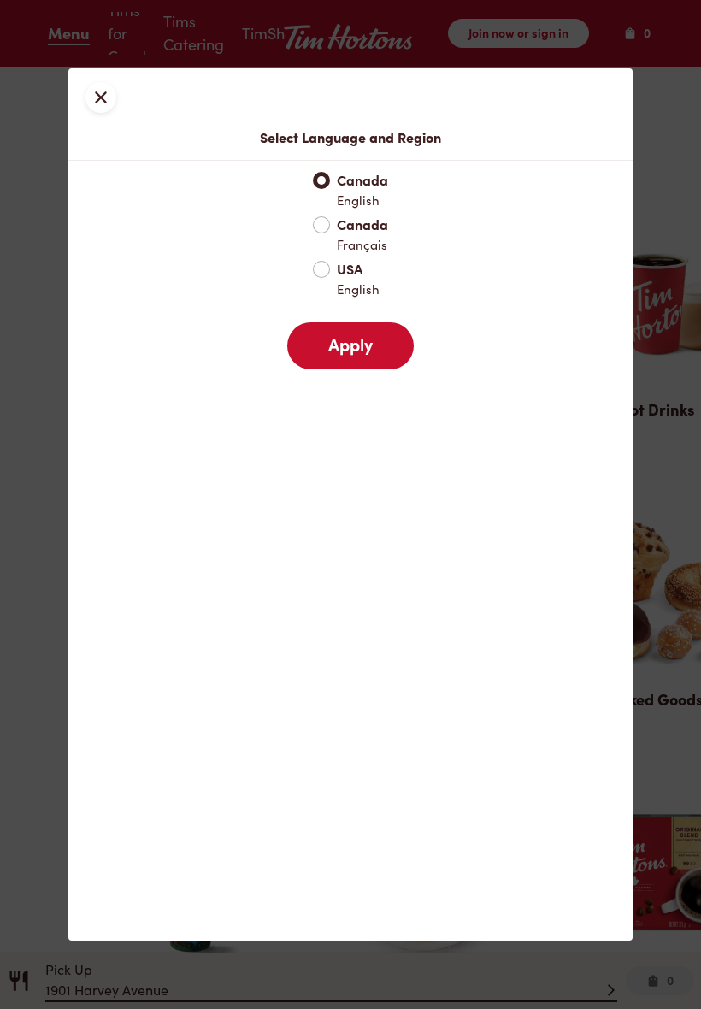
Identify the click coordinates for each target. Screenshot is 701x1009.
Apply (350, 345)
